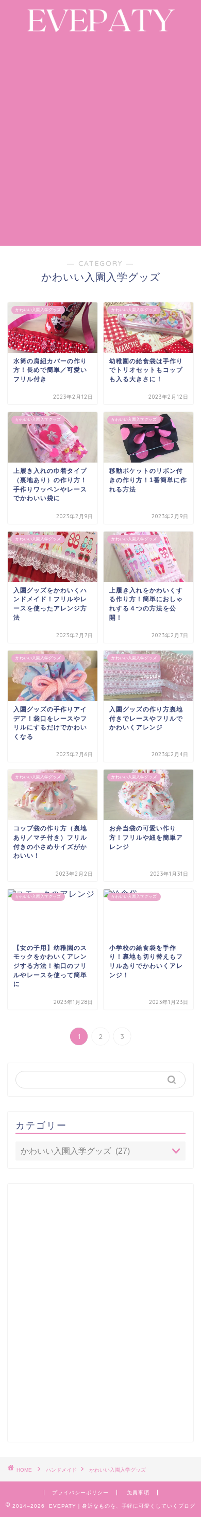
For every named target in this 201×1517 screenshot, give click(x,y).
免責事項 (138, 1492)
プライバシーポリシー (80, 1492)
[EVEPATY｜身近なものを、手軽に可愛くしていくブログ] (100, 29)
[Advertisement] (100, 140)
